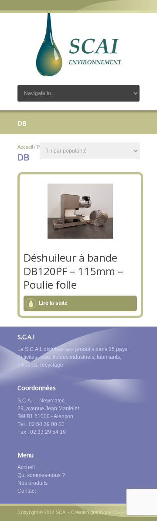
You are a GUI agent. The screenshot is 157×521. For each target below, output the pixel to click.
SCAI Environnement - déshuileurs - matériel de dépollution (78, 44)
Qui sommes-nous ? (41, 475)
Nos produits (32, 483)
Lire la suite (53, 303)
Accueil (25, 147)
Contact (26, 491)
